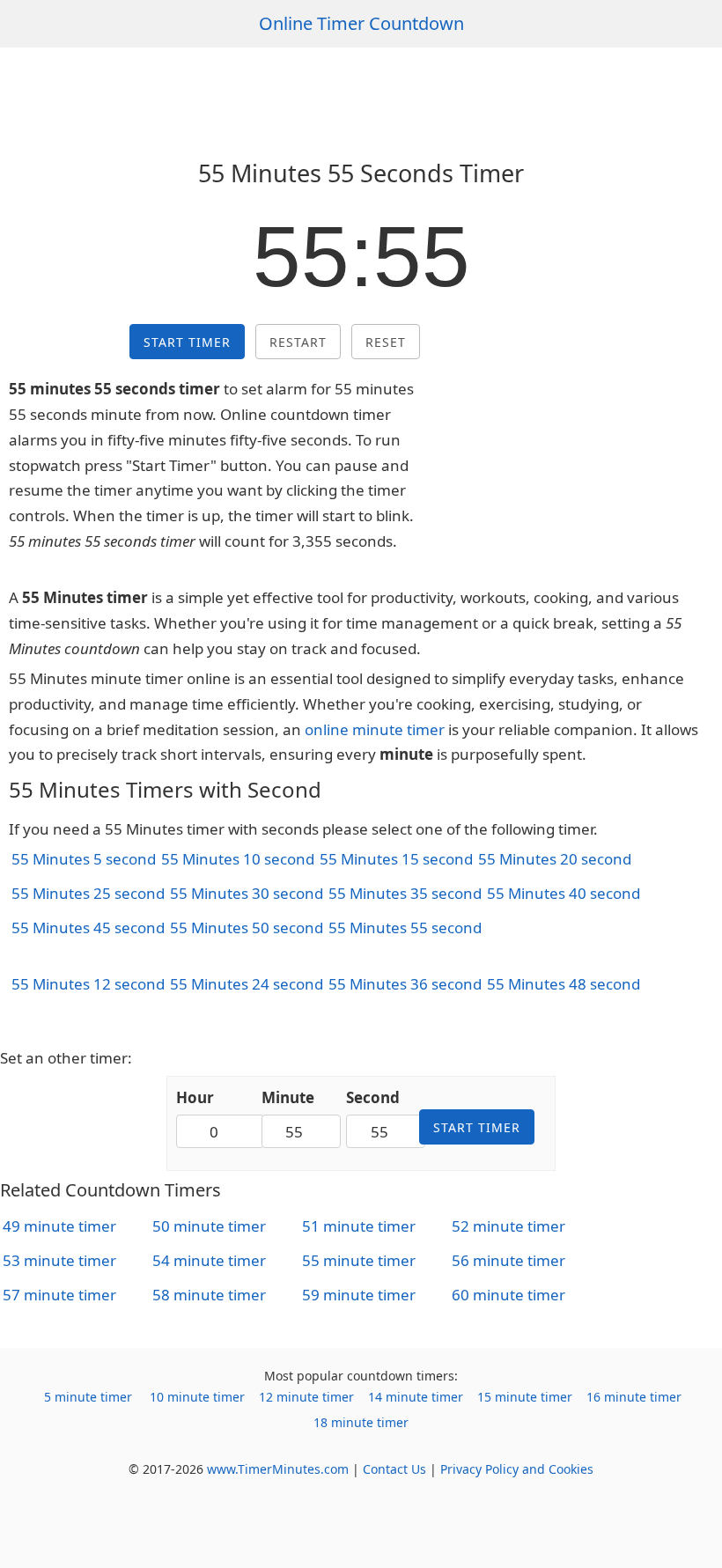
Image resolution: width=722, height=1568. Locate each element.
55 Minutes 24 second (246, 984)
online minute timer (375, 729)
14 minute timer (415, 1396)
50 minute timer (209, 1226)
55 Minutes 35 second (405, 893)
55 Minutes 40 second (563, 893)
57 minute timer (59, 1295)
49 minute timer (59, 1226)
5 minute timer (88, 1396)
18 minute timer (361, 1422)
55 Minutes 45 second (88, 927)
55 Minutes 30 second (246, 893)
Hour (195, 1097)
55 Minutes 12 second (88, 984)
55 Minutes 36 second (405, 984)
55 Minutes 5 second (83, 859)
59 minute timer (359, 1295)
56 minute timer (508, 1260)
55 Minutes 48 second (563, 984)
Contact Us (394, 1469)
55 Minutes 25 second (88, 893)
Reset (385, 342)
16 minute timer (633, 1396)
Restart (298, 342)
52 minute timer (508, 1226)
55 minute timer (359, 1260)
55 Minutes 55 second (405, 927)
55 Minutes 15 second (396, 859)
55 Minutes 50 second (246, 927)
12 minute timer (306, 1396)
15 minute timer (524, 1396)
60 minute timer (508, 1295)
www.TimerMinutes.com (278, 1469)
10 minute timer (197, 1396)
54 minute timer (209, 1260)
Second (373, 1097)
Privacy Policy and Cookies (516, 1469)
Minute (288, 1097)
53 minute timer (59, 1260)
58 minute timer (209, 1295)
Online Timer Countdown (361, 23)
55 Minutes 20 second (554, 859)
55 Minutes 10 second (237, 859)
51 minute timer (359, 1226)
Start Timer (187, 342)
